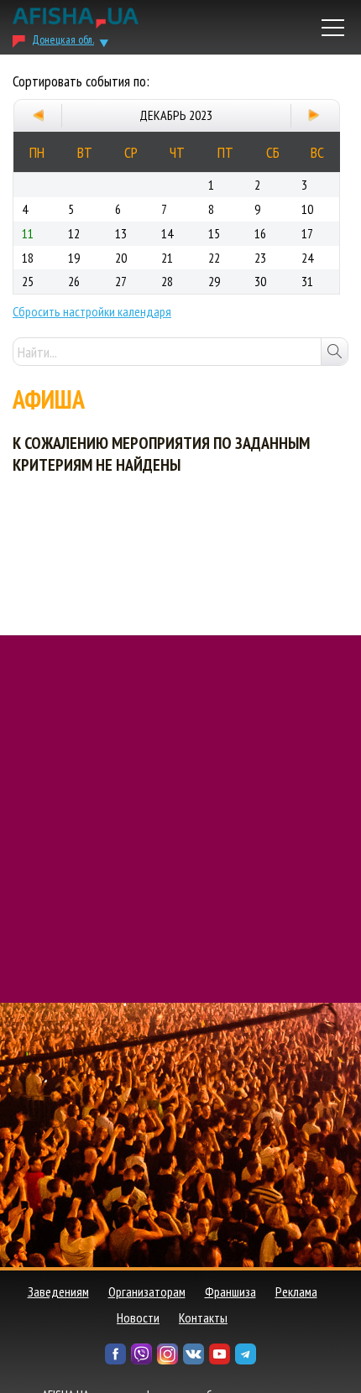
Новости (138, 1317)
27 (121, 281)
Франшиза (230, 1291)
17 (307, 233)
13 (121, 233)
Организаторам (147, 1291)
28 (167, 281)
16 (260, 233)
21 (167, 257)
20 (121, 257)
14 (167, 233)
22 (214, 257)
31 (307, 281)
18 (28, 257)
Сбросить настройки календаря (92, 311)
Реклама (296, 1291)
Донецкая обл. (63, 39)
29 (214, 281)
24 (307, 257)
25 (28, 281)
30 (260, 281)
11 (28, 233)
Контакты (203, 1317)
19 (74, 257)
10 (307, 209)
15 (214, 233)
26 (74, 281)
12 (74, 233)
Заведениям (58, 1291)
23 (260, 257)
